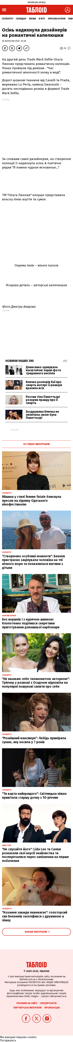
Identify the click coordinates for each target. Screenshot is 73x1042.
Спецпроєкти (48, 1003)
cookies (32, 1037)
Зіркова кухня (56, 18)
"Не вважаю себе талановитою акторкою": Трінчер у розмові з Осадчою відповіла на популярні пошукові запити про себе (36, 683)
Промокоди (52, 1007)
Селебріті (7, 18)
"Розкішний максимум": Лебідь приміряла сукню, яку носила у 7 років (34, 740)
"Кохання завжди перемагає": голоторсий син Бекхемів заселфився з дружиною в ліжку (34, 916)
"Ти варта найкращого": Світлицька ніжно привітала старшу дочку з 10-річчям (34, 796)
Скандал (21, 18)
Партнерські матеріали (27, 1007)
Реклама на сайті (26, 1003)
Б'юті (42, 18)
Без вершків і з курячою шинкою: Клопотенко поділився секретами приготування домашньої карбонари (30, 623)
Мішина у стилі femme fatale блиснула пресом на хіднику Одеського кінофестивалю (31, 501)
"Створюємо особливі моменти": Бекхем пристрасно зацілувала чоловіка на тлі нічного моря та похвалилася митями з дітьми (33, 562)
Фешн (32, 18)
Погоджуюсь (8, 1040)
